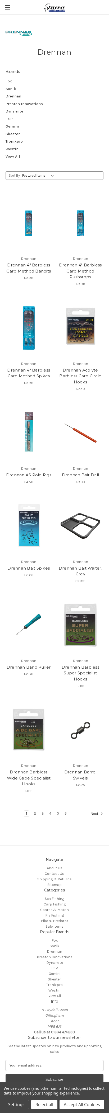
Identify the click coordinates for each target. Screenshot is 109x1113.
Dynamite (14, 111)
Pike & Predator (54, 921)
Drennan (13, 96)
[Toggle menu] (7, 7)
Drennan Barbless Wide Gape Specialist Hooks (29, 777)
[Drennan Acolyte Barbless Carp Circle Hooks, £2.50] (80, 328)
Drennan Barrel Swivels (80, 775)
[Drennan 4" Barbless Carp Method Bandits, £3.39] (28, 223)
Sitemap (54, 884)
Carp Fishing (55, 904)
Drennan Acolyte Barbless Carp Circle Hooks (80, 376)
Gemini (12, 126)
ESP (9, 118)
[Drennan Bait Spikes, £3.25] (28, 526)
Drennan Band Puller (29, 667)
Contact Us (54, 873)
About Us (54, 868)
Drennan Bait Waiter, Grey (80, 571)
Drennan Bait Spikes (28, 568)
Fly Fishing (54, 915)
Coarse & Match (54, 910)
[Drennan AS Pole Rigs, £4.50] (28, 432)
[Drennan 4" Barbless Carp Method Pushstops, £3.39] (80, 223)
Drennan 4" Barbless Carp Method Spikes (28, 373)
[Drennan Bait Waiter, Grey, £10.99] (80, 526)
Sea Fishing (54, 898)
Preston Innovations (24, 103)
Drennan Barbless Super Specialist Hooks (80, 673)
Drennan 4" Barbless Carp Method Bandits (28, 268)
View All (13, 156)
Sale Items (54, 926)
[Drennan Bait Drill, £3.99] (80, 432)
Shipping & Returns (54, 879)
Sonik (11, 88)
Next (94, 813)
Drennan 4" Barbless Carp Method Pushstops (80, 270)
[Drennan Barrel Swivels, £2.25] (80, 730)
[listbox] (39, 176)
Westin (12, 149)
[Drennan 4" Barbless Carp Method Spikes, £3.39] (28, 328)
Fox (9, 81)
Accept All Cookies (82, 1104)
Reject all (44, 1104)
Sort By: (15, 175)
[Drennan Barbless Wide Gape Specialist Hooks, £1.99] (28, 730)
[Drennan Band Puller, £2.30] (28, 625)
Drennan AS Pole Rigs (28, 474)
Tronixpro (14, 141)
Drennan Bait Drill (80, 474)
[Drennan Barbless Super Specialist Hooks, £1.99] (80, 625)
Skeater (13, 134)
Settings (16, 1104)
